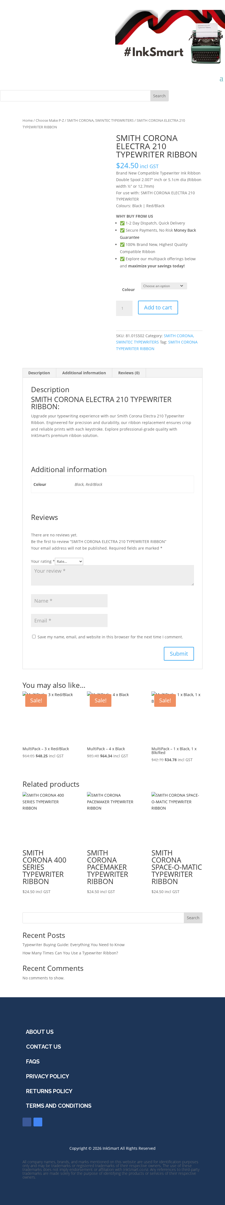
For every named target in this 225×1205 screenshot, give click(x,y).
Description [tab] (39, 372)
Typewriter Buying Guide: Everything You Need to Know (73, 944)
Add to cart (158, 307)
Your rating (43, 561)
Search (193, 917)
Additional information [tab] (84, 372)
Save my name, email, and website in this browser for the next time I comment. (110, 636)
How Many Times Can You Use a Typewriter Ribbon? (70, 952)
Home (27, 120)
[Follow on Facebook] (26, 1122)
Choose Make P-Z (50, 120)
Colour (128, 289)
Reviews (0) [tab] (129, 372)
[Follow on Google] (37, 1122)
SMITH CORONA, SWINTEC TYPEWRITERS (100, 120)
